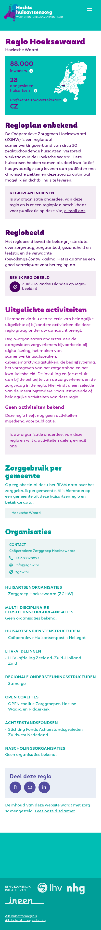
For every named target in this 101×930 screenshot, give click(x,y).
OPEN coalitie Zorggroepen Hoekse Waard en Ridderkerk (42, 706)
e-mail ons (74, 211)
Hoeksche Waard (26, 513)
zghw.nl (22, 572)
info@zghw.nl (27, 565)
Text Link (15, 787)
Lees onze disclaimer (55, 811)
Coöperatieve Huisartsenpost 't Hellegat (47, 638)
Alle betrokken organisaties (25, 920)
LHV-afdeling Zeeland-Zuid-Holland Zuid (44, 661)
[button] (89, 10)
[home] (33, 12)
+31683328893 (27, 558)
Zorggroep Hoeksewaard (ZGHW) (40, 594)
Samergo (17, 684)
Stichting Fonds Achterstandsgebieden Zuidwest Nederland (45, 732)
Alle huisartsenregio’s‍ (21, 916)
